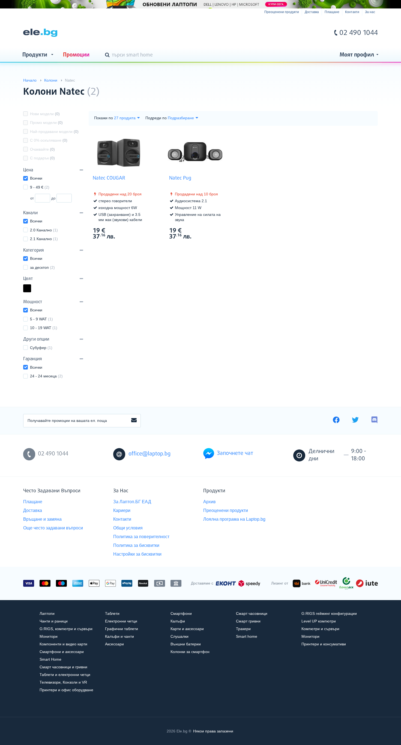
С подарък (42, 158)
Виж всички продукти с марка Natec (362, 87)
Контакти (352, 12)
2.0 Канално (44, 230)
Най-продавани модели (54, 131)
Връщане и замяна (42, 519)
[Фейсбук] (336, 420)
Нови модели (45, 114)
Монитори (49, 636)
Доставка (312, 12)
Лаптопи (47, 613)
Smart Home (50, 659)
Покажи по (103, 118)
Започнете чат (235, 453)
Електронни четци (121, 621)
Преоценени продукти (281, 12)
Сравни (122, 247)
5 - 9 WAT (41, 319)
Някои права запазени (213, 731)
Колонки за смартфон (190, 651)
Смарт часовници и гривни (63, 667)
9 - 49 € (39, 187)
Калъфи (177, 621)
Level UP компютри (318, 621)
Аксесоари (114, 644)
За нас (370, 12)
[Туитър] (355, 420)
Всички (36, 178)
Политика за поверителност (141, 536)
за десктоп (42, 267)
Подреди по (156, 118)
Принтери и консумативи (323, 644)
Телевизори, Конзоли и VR (63, 682)
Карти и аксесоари (187, 629)
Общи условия (128, 528)
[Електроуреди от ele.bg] (40, 33)
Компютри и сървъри (320, 629)
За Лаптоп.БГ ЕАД (132, 501)
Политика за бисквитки (136, 545)
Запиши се (134, 420)
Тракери (243, 629)
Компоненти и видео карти (63, 644)
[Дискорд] (374, 420)
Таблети (112, 613)
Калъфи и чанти (119, 636)
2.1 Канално (44, 239)
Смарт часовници (251, 613)
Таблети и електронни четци (65, 674)
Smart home (246, 636)
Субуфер (41, 347)
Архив (209, 501)
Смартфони (181, 613)
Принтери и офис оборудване (66, 690)
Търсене (108, 55)
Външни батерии (185, 644)
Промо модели (46, 122)
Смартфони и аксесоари (62, 651)
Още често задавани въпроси (53, 528)
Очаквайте (42, 149)
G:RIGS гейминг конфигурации (329, 613)
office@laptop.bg (149, 454)
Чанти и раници (54, 621)
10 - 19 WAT (43, 328)
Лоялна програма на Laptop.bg (234, 519)
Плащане (332, 12)
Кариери (121, 510)
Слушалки (179, 636)
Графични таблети (121, 629)
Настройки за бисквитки (137, 554)
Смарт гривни (248, 621)
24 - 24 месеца (46, 376)
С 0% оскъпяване (48, 140)
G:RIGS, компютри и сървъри (66, 629)
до (53, 198)
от (32, 198)
